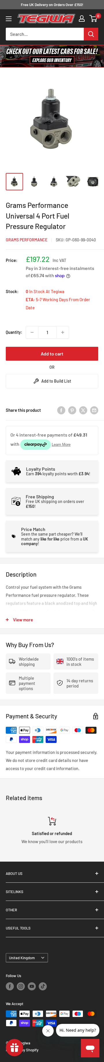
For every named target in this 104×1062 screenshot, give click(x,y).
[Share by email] (94, 410)
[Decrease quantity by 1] (32, 332)
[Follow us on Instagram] (21, 986)
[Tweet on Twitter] (83, 410)
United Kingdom (22, 957)
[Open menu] (9, 18)
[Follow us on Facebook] (10, 986)
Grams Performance (26, 239)
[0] (93, 18)
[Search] (91, 34)
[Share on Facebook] (61, 410)
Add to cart (52, 353)
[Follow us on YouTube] (32, 986)
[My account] (82, 18)
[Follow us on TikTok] (43, 986)
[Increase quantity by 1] (63, 332)
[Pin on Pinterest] (72, 410)
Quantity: (14, 332)
